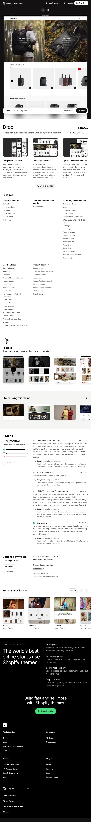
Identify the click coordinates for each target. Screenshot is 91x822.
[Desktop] (43, 10)
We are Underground (80, 133)
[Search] (65, 3)
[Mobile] (48, 10)
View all (73, 591)
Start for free (81, 3)
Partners (49, 769)
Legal (48, 773)
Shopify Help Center (11, 765)
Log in (70, 3)
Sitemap (6, 812)
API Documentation (10, 769)
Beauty (5, 742)
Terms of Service (9, 796)
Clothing (6, 738)
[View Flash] (65, 369)
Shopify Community (10, 773)
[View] (13, 412)
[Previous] (81, 398)
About (48, 765)
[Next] (86, 398)
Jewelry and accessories (13, 746)
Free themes (51, 742)
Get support (9, 566)
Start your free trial (45, 711)
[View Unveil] (39, 369)
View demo (68, 111)
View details (38, 559)
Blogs (5, 777)
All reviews (9, 463)
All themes (9, 572)
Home (5, 750)
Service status (52, 777)
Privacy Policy (8, 801)
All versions (48, 559)
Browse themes (52, 3)
